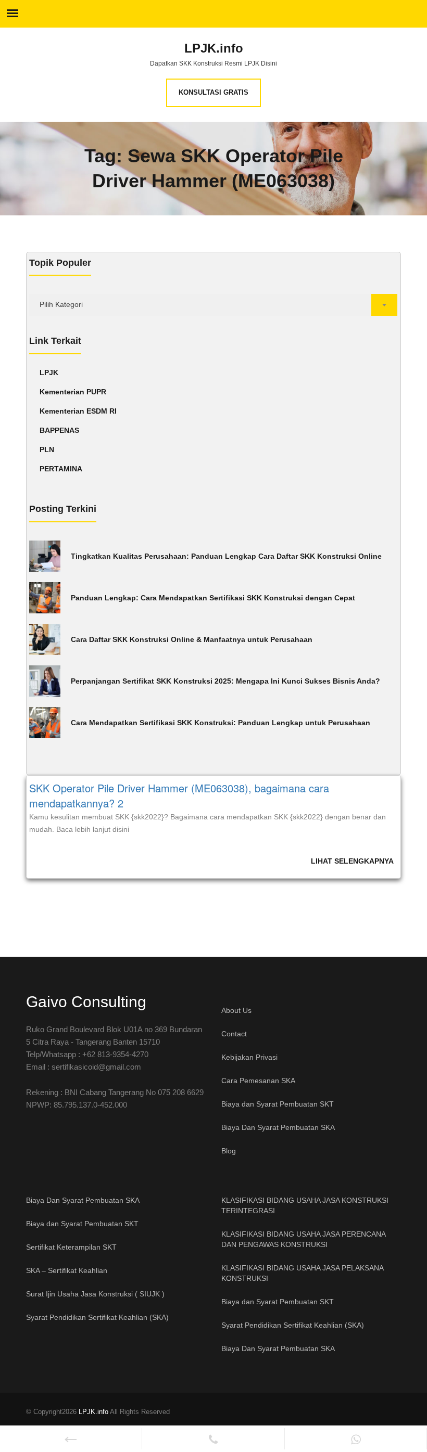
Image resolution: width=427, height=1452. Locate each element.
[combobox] (213, 305)
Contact (234, 1034)
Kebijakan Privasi (249, 1057)
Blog (228, 1151)
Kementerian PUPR (73, 392)
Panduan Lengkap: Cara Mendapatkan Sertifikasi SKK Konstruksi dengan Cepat (213, 598)
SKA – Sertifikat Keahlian (66, 1270)
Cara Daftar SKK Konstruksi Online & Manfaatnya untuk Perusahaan (191, 639)
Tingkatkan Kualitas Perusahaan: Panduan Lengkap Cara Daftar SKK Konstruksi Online (226, 556)
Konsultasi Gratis (213, 92)
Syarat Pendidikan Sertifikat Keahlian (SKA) (97, 1317)
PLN (47, 449)
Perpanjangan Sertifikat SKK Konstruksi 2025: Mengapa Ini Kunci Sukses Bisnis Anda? (225, 681)
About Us (236, 1010)
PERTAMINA (61, 469)
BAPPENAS (59, 430)
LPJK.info (213, 48)
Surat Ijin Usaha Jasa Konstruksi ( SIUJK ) (95, 1294)
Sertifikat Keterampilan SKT (71, 1247)
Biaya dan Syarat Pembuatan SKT (277, 1104)
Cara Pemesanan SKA (258, 1080)
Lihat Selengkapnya (352, 861)
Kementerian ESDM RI (78, 411)
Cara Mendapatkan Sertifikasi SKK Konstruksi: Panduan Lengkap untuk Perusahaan (220, 722)
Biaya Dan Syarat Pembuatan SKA (278, 1127)
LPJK (49, 372)
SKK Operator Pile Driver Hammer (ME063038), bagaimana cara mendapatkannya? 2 (179, 795)
